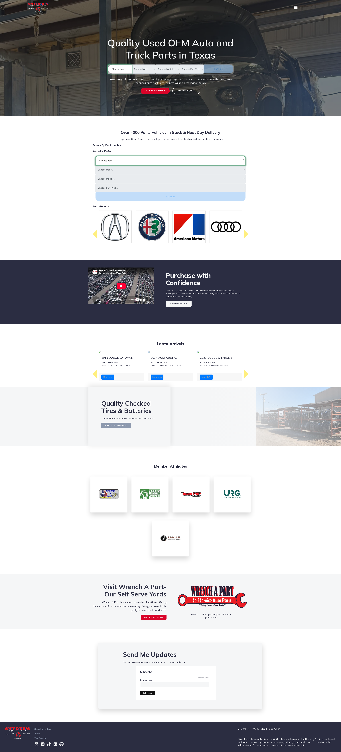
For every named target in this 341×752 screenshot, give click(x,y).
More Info (107, 377)
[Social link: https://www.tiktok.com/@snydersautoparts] (50, 744)
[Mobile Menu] (296, 7)
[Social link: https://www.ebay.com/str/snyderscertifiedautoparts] (62, 744)
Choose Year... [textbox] (119, 69)
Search (218, 69)
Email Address (147, 680)
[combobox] (120, 69)
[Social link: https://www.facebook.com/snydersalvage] (44, 744)
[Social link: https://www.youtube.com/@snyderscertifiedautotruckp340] (37, 744)
